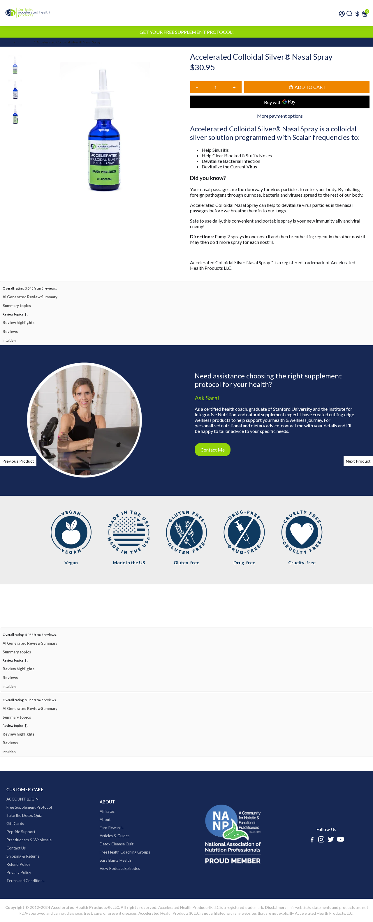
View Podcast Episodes (120, 868)
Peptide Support (20, 831)
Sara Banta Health (115, 860)
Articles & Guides (114, 835)
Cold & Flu (24, 42)
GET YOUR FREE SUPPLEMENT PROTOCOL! (187, 32)
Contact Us (16, 848)
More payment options (280, 116)
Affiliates (107, 811)
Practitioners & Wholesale (29, 840)
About (105, 819)
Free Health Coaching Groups (125, 852)
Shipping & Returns (22, 856)
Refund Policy (18, 864)
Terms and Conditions (25, 880)
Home (7, 42)
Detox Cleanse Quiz (116, 844)
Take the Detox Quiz (24, 815)
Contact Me (212, 449)
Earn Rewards (111, 827)
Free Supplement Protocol (29, 807)
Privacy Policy (18, 872)
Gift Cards (15, 823)
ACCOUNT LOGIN (22, 799)
